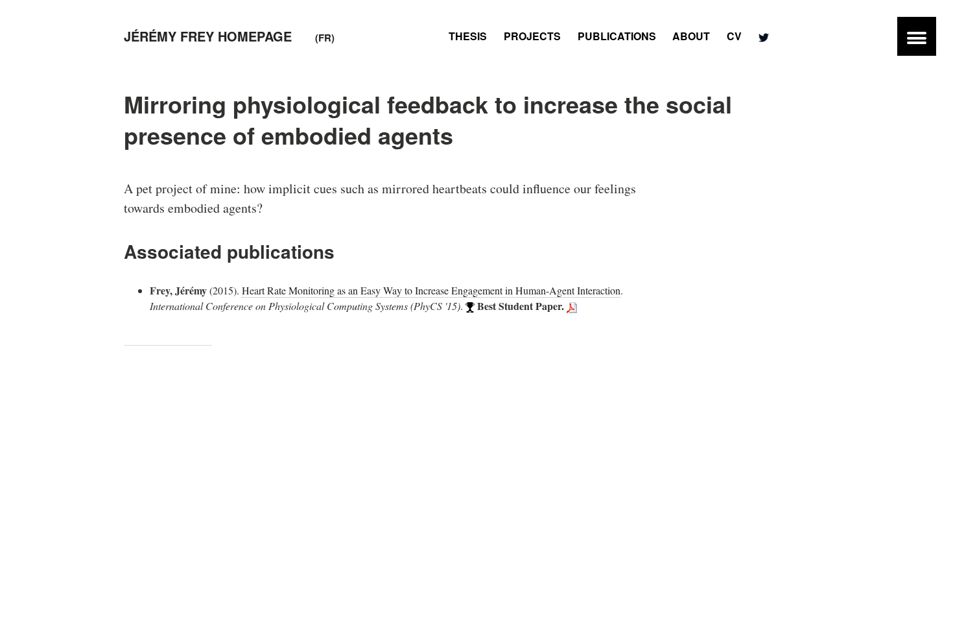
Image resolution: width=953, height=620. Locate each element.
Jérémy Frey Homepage (208, 36)
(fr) (325, 37)
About (691, 36)
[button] (916, 36)
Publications (617, 36)
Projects (532, 36)
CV (734, 36)
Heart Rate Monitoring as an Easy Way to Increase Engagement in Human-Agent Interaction (431, 290)
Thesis (468, 36)
